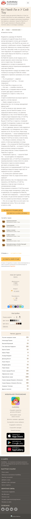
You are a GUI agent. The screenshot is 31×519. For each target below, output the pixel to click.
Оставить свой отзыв (11, 259)
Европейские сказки (7, 377)
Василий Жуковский (7, 343)
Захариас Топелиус (7, 386)
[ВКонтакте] (9, 307)
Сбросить (5, 326)
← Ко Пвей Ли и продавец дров (12, 210)
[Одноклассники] (11, 307)
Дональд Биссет (6, 358)
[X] (16, 307)
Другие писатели (6, 389)
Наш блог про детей (7, 477)
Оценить (15, 276)
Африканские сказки (7, 374)
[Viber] (18, 307)
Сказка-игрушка (10, 225)
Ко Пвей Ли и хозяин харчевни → (18, 213)
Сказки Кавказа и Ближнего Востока (11, 383)
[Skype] (22, 307)
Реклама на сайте (6, 502)
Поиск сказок (5, 472)
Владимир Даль (6, 364)
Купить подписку (6, 485)
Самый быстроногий (11, 220)
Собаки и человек (10, 230)
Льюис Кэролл (6, 361)
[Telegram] (13, 307)
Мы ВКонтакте (5, 494)
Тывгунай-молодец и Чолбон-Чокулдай (16, 244)
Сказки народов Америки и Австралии (12, 380)
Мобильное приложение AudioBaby (11, 474)
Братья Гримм (6, 349)
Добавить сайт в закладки (8, 482)
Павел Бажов (5, 367)
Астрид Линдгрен (6, 355)
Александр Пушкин (7, 340)
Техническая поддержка (8, 491)
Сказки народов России (8, 371)
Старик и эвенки (10, 234)
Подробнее (12, 266)
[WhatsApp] (20, 307)
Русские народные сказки (9, 337)
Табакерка (8, 239)
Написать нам (5, 496)
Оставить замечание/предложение (11, 499)
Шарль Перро (6, 352)
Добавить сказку (6, 479)
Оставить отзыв (16, 253)
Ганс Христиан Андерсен (9, 346)
